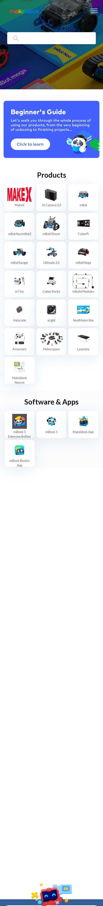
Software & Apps (51, 401)
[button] (94, 10)
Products (51, 174)
